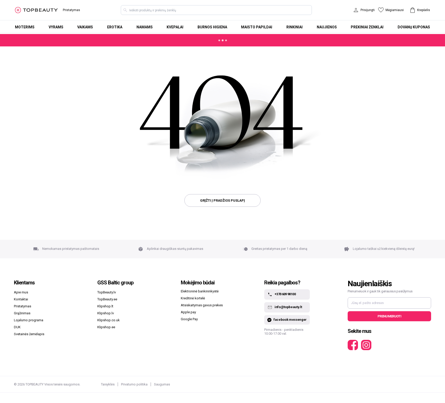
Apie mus (21, 292)
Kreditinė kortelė (193, 298)
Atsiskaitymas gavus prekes (202, 305)
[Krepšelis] (412, 10)
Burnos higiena (212, 27)
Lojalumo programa (28, 320)
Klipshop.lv (105, 313)
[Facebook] (353, 345)
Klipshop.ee (106, 327)
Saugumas (162, 384)
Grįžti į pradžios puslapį (222, 200)
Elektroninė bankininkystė (200, 291)
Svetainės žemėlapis (29, 334)
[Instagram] (366, 345)
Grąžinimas (22, 313)
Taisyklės (108, 384)
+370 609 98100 (285, 294)
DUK (17, 327)
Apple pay (188, 312)
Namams (144, 27)
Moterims (25, 27)
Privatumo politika (134, 384)
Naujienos (327, 27)
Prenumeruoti (389, 316)
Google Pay (189, 319)
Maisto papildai (256, 27)
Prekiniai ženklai (367, 27)
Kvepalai (175, 27)
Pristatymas (71, 10)
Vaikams (85, 27)
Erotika (114, 27)
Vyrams (56, 27)
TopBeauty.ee (107, 299)
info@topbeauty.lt (288, 307)
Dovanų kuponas (414, 27)
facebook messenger (290, 320)
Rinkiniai (294, 27)
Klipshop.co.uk (108, 320)
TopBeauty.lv (106, 292)
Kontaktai (21, 299)
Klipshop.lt (105, 306)
